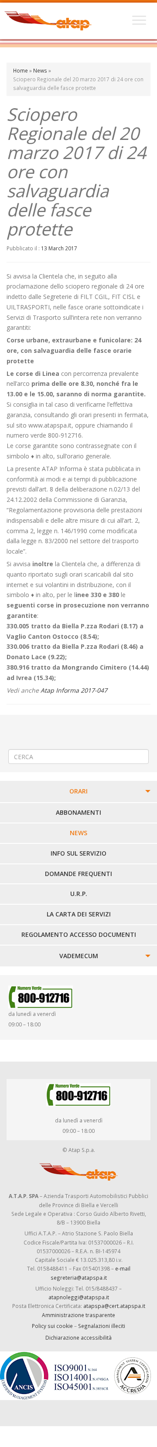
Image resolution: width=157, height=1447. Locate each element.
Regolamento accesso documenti (78, 934)
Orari (78, 791)
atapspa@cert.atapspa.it (114, 1305)
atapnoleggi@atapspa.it (78, 1297)
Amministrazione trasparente (78, 1314)
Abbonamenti (78, 812)
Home (20, 70)
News (40, 70)
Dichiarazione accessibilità (78, 1337)
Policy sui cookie (52, 1325)
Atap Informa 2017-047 (74, 690)
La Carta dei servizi (79, 914)
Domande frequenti (78, 874)
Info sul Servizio (78, 853)
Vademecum (78, 956)
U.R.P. (78, 893)
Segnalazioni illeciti (101, 1325)
